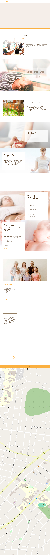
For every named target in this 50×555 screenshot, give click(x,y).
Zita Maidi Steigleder (8, 284)
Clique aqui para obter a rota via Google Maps (25, 366)
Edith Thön (6, 299)
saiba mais (5, 310)
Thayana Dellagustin (8, 330)
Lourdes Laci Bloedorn (8, 315)
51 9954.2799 (5, 167)
